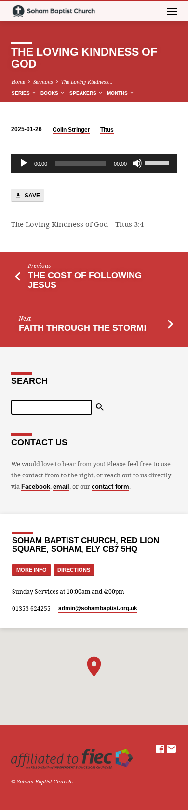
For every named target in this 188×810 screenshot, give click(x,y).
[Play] (23, 163)
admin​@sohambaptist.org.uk (97, 608)
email (61, 486)
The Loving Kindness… (87, 81)
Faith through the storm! (83, 328)
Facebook (35, 486)
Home (18, 81)
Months (118, 93)
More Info (31, 570)
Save (31, 195)
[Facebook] (160, 748)
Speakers (83, 93)
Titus (107, 129)
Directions (73, 570)
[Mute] (137, 163)
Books (50, 93)
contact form (110, 486)
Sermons (43, 81)
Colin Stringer (71, 129)
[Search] (99, 407)
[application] (93, 163)
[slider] (158, 162)
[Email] (171, 748)
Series (21, 93)
